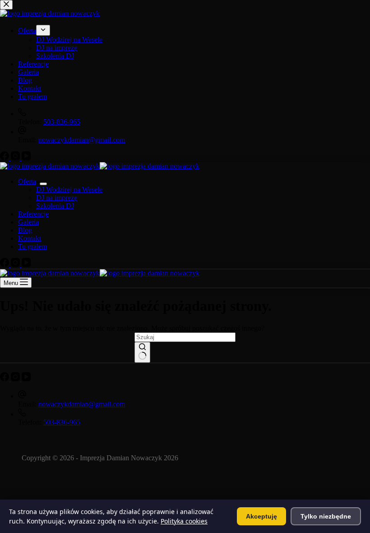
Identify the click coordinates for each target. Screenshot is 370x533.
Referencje (33, 214)
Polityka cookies (184, 521)
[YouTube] (26, 264)
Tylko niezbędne (326, 516)
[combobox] (185, 337)
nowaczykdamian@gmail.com (81, 404)
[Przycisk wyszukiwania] (142, 352)
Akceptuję (261, 516)
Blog (25, 230)
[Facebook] (5, 264)
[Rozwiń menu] (43, 183)
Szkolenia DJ (55, 206)
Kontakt (29, 238)
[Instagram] (16, 264)
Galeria (28, 222)
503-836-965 (61, 422)
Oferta (27, 181)
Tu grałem (32, 246)
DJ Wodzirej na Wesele (69, 189)
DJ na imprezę (56, 197)
